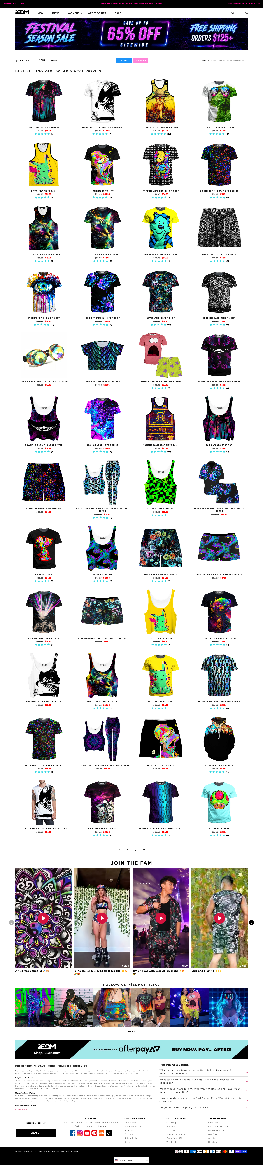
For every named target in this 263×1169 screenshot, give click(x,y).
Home (204, 61)
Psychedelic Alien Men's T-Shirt (219, 638)
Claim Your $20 (174, 1138)
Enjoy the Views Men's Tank (44, 254)
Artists (211, 1138)
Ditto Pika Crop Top (160, 638)
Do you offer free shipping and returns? (183, 1107)
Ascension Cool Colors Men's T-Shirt (161, 829)
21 (144, 850)
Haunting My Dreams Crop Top (43, 702)
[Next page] (152, 850)
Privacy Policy (30, 1151)
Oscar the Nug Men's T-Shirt (219, 127)
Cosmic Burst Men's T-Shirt (102, 445)
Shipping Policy (132, 1126)
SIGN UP (36, 1132)
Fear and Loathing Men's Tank (160, 127)
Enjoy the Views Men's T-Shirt (102, 254)
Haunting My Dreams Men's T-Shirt (102, 127)
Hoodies (212, 1142)
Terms (40, 1151)
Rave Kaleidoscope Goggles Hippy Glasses (44, 382)
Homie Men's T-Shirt (102, 191)
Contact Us (130, 1134)
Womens (74, 13)
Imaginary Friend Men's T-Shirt (161, 254)
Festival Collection (218, 1126)
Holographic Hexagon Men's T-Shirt (219, 702)
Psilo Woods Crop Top (219, 445)
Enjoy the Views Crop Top (102, 702)
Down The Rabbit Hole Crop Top (44, 445)
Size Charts (130, 1130)
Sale (118, 13)
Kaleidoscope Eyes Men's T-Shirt (44, 765)
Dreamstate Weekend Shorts (219, 254)
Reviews (170, 1126)
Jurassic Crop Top (102, 575)
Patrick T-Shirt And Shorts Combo (160, 382)
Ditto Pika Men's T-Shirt (161, 702)
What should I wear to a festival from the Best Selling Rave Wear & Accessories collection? (200, 1090)
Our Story (171, 1123)
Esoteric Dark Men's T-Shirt (219, 318)
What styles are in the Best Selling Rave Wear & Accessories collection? (196, 1081)
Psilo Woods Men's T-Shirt (43, 127)
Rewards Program (175, 1134)
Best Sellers (214, 1123)
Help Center (130, 1123)
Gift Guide (213, 1134)
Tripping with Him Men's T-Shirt (161, 191)
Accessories (97, 13)
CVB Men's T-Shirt (44, 575)
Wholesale (171, 1142)
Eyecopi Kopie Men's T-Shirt (44, 318)
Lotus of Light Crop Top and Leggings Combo (102, 765)
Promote (170, 1130)
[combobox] (131, 1160)
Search (128, 1142)
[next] (251, 922)
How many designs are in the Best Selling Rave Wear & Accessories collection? (200, 1099)
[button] (233, 12)
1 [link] (111, 849)
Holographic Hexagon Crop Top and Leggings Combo (102, 510)
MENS (124, 60)
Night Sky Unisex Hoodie (219, 765)
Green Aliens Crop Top (160, 509)
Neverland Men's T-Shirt (161, 318)
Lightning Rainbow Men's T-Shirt (219, 191)
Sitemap (18, 1151)
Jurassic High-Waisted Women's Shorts (219, 575)
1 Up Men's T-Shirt (219, 829)
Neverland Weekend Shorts (160, 575)
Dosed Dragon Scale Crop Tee (102, 382)
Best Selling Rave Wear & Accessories (227, 60)
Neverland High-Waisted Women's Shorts (102, 638)
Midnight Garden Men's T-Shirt (102, 318)
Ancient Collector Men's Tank (161, 445)
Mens (55, 13)
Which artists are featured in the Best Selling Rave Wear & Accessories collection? (195, 1072)
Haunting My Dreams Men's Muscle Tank (44, 829)
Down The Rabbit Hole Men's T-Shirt (219, 382)
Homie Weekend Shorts (160, 765)
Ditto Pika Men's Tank (43, 191)
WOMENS (140, 60)
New (40, 13)
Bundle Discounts (217, 1130)
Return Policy (131, 1138)
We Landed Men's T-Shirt (102, 829)
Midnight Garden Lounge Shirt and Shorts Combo (219, 510)
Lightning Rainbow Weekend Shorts (44, 509)
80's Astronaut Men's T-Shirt (44, 638)
